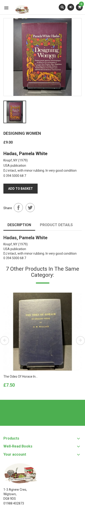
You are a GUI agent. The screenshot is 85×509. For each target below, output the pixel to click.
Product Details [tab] (56, 225)
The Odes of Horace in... (20, 376)
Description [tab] (19, 225)
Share (18, 207)
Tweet (30, 207)
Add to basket (20, 188)
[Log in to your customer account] (70, 7)
